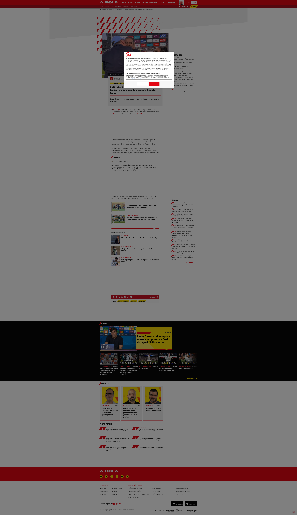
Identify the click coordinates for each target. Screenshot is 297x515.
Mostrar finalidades (142, 83)
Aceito (154, 83)
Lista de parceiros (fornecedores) (133, 78)
